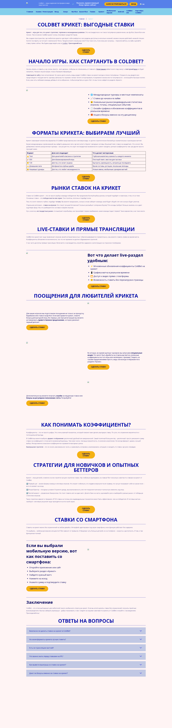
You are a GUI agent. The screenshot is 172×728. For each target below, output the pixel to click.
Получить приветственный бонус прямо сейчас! (87, 4)
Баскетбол (83, 12)
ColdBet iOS (129, 12)
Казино (39, 12)
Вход (133, 4)
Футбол (74, 12)
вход (135, 69)
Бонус (65, 12)
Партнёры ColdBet (139, 12)
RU (143, 4)
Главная (30, 12)
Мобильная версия (111, 12)
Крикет (101, 12)
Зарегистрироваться (116, 4)
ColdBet (65, 43)
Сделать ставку (86, 51)
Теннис (92, 12)
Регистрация (47, 12)
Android (121, 12)
